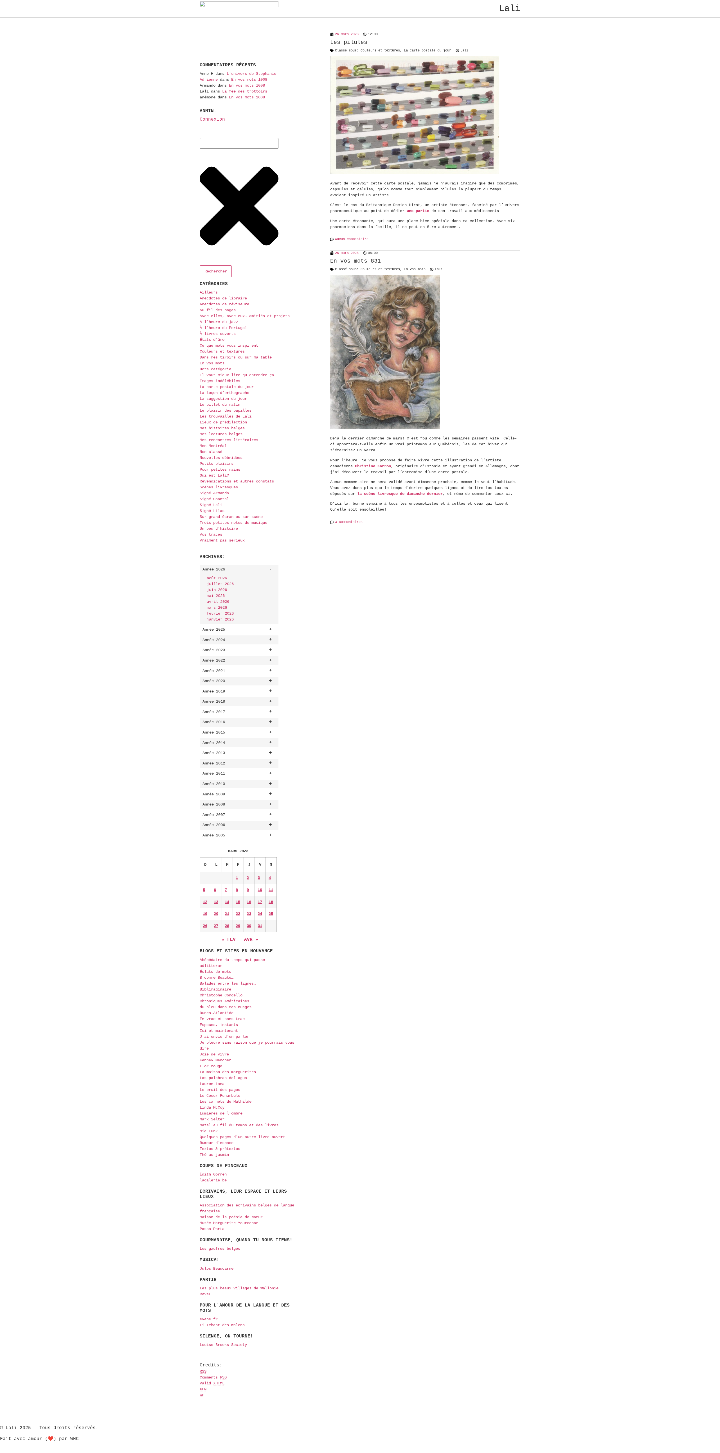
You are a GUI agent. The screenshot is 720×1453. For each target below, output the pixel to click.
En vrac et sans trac (222, 1019)
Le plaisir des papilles (225, 410)
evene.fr (209, 1319)
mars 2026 (217, 607)
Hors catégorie (215, 369)
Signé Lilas (212, 511)
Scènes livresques (219, 487)
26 (205, 926)
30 (249, 926)
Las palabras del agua (223, 1078)
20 (216, 913)
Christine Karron (373, 466)
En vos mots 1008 (249, 79)
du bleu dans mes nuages (225, 1007)
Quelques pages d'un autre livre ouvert (242, 1137)
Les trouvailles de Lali (225, 416)
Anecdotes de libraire (223, 298)
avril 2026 (218, 601)
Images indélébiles (220, 381)
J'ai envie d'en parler (224, 1036)
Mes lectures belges (221, 434)
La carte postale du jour (227, 387)
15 (238, 902)
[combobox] (239, 143)
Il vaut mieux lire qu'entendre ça (237, 375)
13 (216, 902)
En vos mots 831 (355, 261)
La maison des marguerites (228, 1072)
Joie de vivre (214, 1054)
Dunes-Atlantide (216, 1013)
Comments (213, 1377)
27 (216, 926)
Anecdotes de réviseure (224, 304)
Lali (509, 8)
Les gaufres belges (220, 1248)
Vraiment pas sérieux (222, 540)
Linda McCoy (212, 1107)
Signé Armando (214, 493)
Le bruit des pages (220, 1090)
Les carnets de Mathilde (225, 1101)
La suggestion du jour (223, 398)
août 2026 (217, 578)
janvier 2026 (220, 619)
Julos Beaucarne (216, 1268)
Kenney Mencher (215, 1060)
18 (271, 902)
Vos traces (211, 534)
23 (249, 913)
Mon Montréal (213, 446)
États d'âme (212, 339)
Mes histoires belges (222, 428)
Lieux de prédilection (223, 422)
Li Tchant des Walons (222, 1325)
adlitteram (211, 966)
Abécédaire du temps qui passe (232, 960)
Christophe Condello (221, 995)
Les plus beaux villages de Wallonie (239, 1288)
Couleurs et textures (222, 351)
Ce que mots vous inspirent (229, 345)
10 (260, 890)
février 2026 (220, 613)
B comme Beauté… (216, 977)
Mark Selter (212, 1119)
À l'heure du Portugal (223, 328)
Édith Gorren (213, 1174)
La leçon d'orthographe (224, 393)
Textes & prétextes (220, 1149)
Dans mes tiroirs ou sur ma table (236, 357)
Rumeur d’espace (216, 1143)
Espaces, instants (219, 1025)
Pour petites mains (220, 469)
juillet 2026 (220, 584)
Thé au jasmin (214, 1154)
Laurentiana (212, 1084)
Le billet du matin (220, 404)
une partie (418, 211)
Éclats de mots (215, 971)
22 (238, 913)
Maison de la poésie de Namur (231, 1217)
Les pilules (348, 42)
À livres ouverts (218, 333)
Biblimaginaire (215, 989)
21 (227, 913)
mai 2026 (216, 596)
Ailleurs (209, 292)
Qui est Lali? (214, 475)
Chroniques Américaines (224, 1001)
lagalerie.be (213, 1180)
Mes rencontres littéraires (229, 440)
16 (249, 902)
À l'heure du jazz (219, 322)
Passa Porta (212, 1229)
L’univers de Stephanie (251, 73)
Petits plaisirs (216, 463)
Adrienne (209, 79)
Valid (212, 1383)
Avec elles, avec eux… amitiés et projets (245, 316)
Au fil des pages (218, 310)
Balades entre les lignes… (228, 983)
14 (227, 902)
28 (227, 926)
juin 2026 (217, 590)
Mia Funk (209, 1131)
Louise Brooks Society (223, 1345)
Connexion (212, 119)
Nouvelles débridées (221, 457)
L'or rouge (211, 1066)
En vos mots (212, 363)
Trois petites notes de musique (233, 522)
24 (260, 913)
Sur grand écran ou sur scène (231, 517)
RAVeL (205, 1294)
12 (205, 902)
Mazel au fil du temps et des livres (239, 1125)
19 (205, 913)
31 (260, 926)
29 (238, 926)
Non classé (211, 452)
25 (271, 913)
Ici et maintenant (219, 1030)
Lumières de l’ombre (221, 1113)
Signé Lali (211, 505)
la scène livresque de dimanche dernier (400, 493)
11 (271, 890)
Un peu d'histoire (219, 528)
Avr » (251, 939)
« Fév (229, 939)
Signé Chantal (214, 499)
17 (260, 902)
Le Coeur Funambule (220, 1095)
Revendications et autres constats (237, 481)
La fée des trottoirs (244, 91)
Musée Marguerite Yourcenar (229, 1223)
